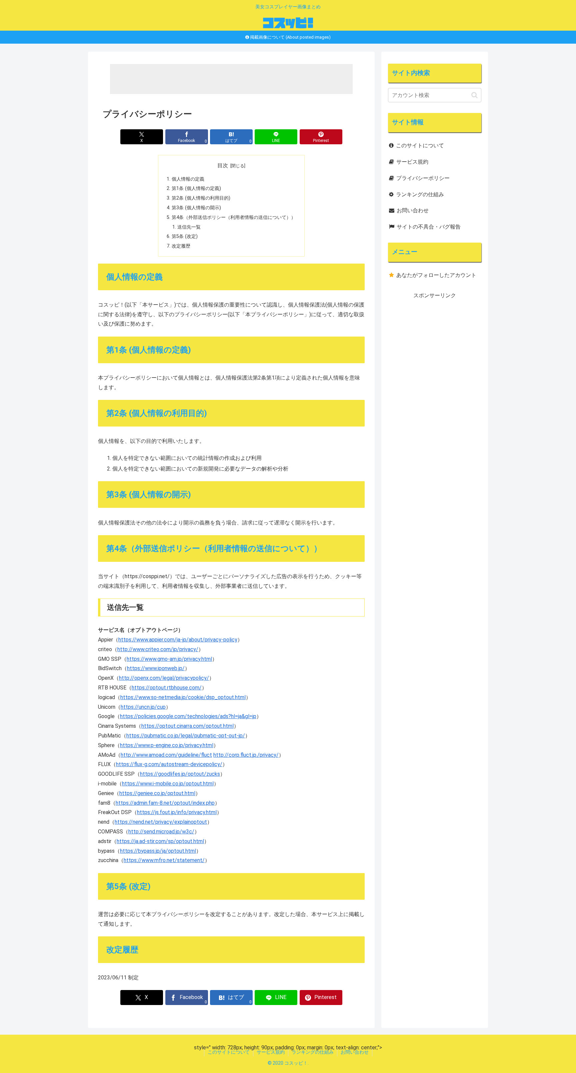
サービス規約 (412, 162)
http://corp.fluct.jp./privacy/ (246, 755)
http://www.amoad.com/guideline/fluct (166, 755)
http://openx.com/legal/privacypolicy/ (164, 678)
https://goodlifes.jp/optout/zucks (180, 774)
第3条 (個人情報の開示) (196, 208)
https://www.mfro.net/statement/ (164, 860)
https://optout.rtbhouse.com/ (167, 687)
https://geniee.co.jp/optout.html (157, 793)
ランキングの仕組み (420, 194)
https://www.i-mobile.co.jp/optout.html (168, 783)
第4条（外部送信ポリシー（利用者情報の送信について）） (234, 217)
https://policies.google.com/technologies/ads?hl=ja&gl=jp (188, 716)
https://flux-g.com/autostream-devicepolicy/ (169, 764)
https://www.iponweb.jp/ (156, 668)
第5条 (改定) (185, 236)
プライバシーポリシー (423, 178)
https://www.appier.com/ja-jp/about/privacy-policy (177, 639)
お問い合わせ (413, 210)
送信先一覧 (189, 227)
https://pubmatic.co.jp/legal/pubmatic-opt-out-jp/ (185, 735)
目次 (222, 165)
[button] (474, 95)
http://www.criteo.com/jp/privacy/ (157, 649)
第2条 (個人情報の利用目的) (201, 198)
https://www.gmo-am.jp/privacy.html (169, 659)
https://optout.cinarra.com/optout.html (187, 726)
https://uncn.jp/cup (143, 707)
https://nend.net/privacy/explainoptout (161, 822)
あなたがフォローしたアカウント (436, 275)
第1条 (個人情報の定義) (196, 188)
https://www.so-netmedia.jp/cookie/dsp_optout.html (183, 697)
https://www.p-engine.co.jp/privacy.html (166, 745)
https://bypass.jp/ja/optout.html (158, 851)
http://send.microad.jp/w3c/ (161, 831)
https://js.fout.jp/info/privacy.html (177, 812)
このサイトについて (420, 145)
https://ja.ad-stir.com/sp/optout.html (160, 841)
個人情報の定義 (188, 179)
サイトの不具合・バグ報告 (429, 227)
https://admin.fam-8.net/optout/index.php (165, 803)
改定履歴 (181, 246)
